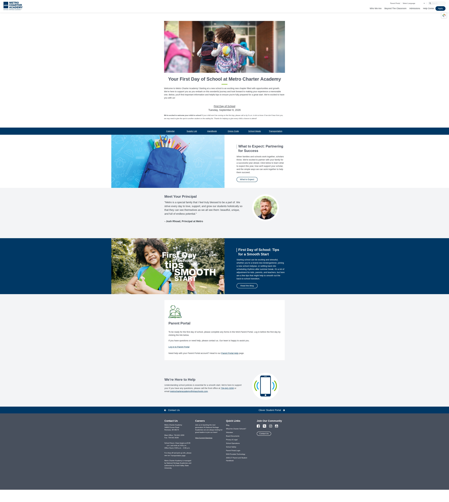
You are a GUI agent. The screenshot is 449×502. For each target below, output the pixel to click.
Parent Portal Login (233, 450)
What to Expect (247, 179)
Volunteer (229, 432)
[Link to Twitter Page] (264, 426)
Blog (227, 425)
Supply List (192, 131)
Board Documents (232, 436)
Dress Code (233, 131)
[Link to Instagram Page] (270, 426)
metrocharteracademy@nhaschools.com (189, 391)
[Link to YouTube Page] (276, 426)
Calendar (170, 131)
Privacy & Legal (231, 440)
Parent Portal (395, 3)
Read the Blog (247, 286)
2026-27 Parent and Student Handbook (236, 459)
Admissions (414, 8)
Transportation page (177, 455)
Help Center (428, 8)
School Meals (254, 131)
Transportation (275, 131)
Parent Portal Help (229, 353)
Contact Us (264, 434)
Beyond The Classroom (395, 8)
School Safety (231, 447)
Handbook (212, 131)
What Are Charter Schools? (236, 429)
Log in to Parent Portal (178, 347)
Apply (440, 8)
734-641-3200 (227, 388)
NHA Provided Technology (235, 454)
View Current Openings (203, 438)
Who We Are (376, 8)
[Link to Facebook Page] (258, 426)
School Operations (233, 443)
